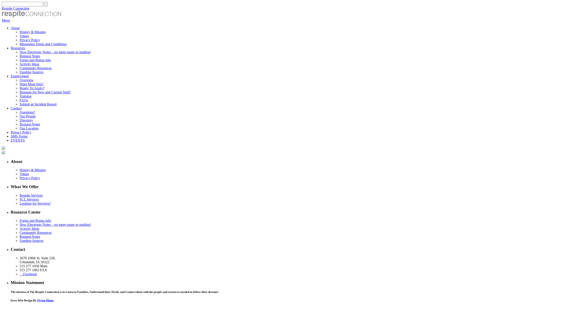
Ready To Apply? (32, 88)
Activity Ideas (29, 64)
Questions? (27, 112)
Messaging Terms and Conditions (43, 44)
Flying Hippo (45, 300)
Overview (27, 80)
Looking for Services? (35, 203)
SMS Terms (19, 136)
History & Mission (33, 32)
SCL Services (29, 199)
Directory (26, 120)
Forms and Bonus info (35, 60)
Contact (16, 108)
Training (25, 96)
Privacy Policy (30, 40)
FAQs (24, 100)
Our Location (29, 128)
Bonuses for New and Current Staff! (45, 92)
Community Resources (36, 68)
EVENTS (18, 140)
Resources (18, 48)
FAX (43, 270)
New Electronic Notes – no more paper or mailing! (55, 52)
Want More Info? (32, 84)
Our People (28, 116)
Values (24, 36)
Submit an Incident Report (38, 104)
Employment (20, 76)
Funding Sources (31, 72)
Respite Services (31, 195)
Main (43, 266)
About (15, 28)
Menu (6, 20)
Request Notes (30, 56)
